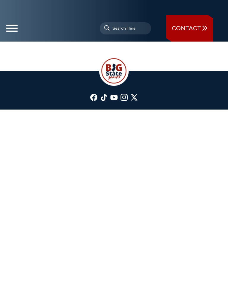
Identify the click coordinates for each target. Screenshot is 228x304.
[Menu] (12, 30)
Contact (187, 28)
